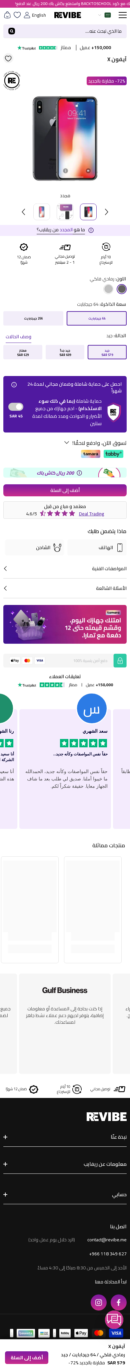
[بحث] (65, 31)
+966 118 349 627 (108, 1253)
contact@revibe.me (107, 1239)
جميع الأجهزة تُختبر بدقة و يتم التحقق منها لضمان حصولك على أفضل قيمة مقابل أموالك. (64, 1015)
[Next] (107, 212)
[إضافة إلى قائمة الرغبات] (8, 58)
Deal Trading (91, 514)
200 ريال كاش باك (55, 473)
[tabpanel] (65, 138)
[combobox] (73, 31)
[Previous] (23, 212)
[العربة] (7, 15)
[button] (114, 1320)
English (39, 15)
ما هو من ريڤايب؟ (61, 229)
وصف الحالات (18, 336)
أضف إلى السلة (65, 490)
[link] (93, 935)
